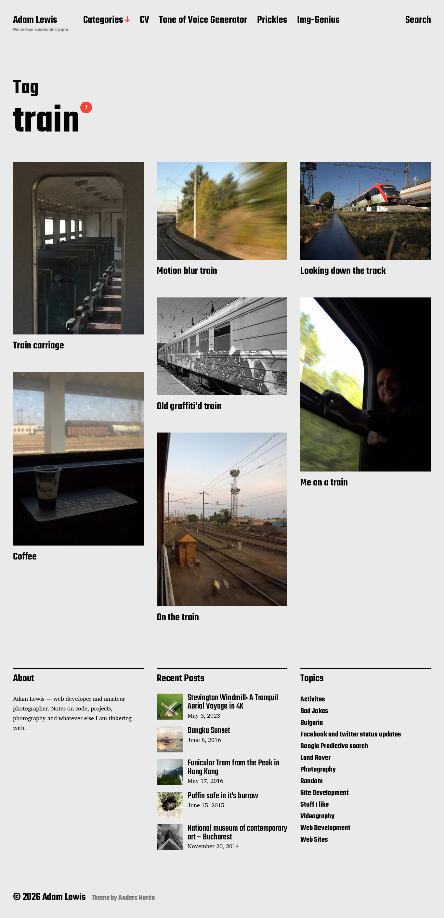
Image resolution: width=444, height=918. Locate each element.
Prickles (272, 20)
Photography (318, 769)
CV (144, 20)
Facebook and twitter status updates (350, 734)
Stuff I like (314, 804)
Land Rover (315, 757)
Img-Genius (318, 20)
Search (418, 20)
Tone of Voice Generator (203, 20)
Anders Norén (136, 897)
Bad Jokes (314, 711)
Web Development (325, 828)
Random (311, 781)
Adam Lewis (35, 20)
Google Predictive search (334, 746)
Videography (317, 816)
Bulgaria (311, 722)
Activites (312, 699)
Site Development (324, 793)
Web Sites (314, 839)
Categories (103, 20)
